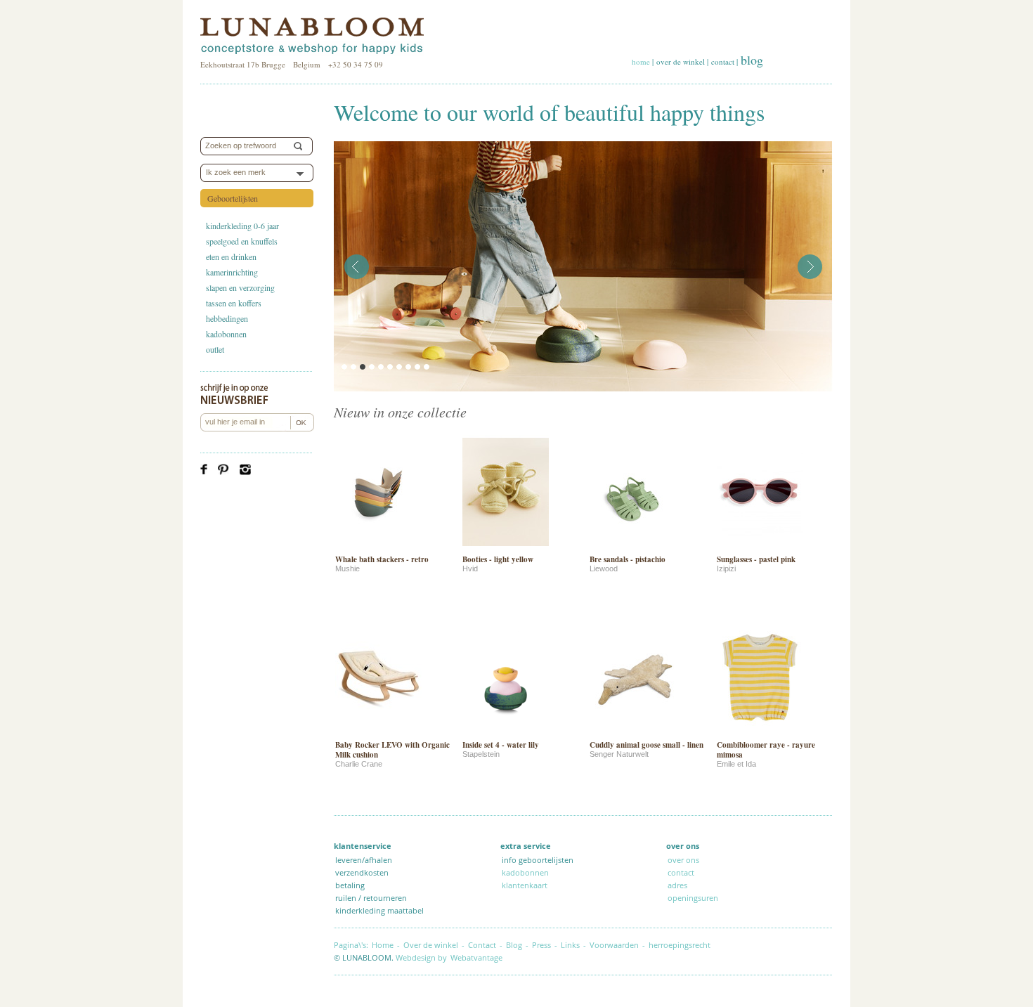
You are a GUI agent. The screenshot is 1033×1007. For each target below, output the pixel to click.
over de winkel (680, 61)
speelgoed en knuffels (242, 241)
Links (570, 945)
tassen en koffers (233, 302)
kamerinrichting (232, 272)
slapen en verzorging (240, 287)
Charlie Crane (358, 764)
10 (426, 366)
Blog (514, 945)
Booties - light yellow (497, 559)
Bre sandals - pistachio (627, 559)
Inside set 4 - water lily (500, 745)
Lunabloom (312, 37)
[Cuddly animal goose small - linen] (633, 733)
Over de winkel (430, 945)
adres (677, 885)
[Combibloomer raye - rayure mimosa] (760, 733)
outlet (215, 349)
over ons (683, 860)
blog (752, 59)
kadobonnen (226, 333)
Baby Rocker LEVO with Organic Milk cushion (392, 749)
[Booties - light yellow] (505, 548)
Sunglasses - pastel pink (756, 559)
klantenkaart (524, 885)
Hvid (470, 568)
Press (541, 945)
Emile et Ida (736, 764)
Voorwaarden (614, 945)
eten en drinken (231, 256)
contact (722, 61)
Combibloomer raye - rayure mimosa (766, 749)
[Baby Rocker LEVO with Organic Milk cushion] (378, 733)
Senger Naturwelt (619, 754)
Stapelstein (481, 754)
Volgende (810, 266)
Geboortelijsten (232, 198)
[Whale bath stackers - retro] (378, 548)
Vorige (356, 266)
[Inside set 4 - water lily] (505, 733)
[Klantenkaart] (721, 897)
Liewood (604, 568)
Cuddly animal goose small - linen (646, 745)
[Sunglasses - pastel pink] (760, 548)
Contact (482, 945)
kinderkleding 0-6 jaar (242, 225)
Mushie (347, 568)
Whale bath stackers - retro (382, 559)
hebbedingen (227, 318)
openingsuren (693, 897)
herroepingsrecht (679, 945)
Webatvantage (476, 957)
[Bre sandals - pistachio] (633, 548)
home (641, 61)
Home (383, 945)
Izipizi (726, 568)
